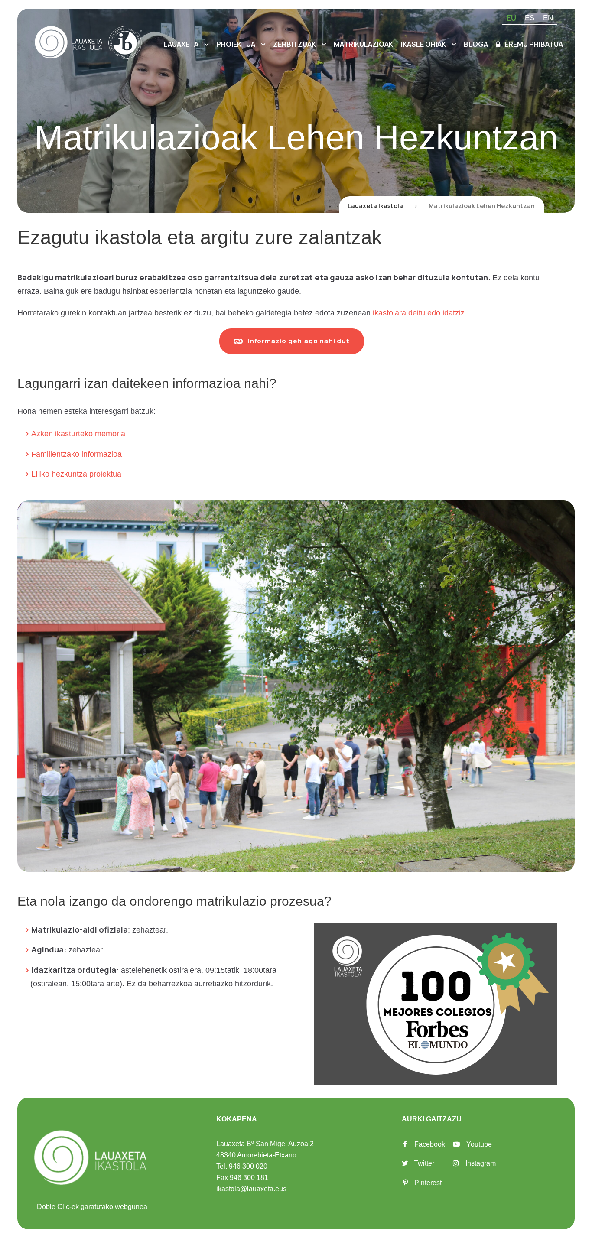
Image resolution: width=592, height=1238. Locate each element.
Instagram (480, 1163)
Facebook (429, 1144)
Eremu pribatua (533, 44)
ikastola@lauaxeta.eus (251, 1189)
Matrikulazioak (363, 44)
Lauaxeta (181, 44)
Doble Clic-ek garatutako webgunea (92, 1206)
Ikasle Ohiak (423, 44)
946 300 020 (248, 1166)
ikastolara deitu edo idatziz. (420, 313)
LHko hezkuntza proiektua (76, 474)
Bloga (476, 44)
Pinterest (428, 1182)
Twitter (424, 1163)
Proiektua (235, 44)
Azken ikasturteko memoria (78, 433)
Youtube (479, 1144)
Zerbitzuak (294, 44)
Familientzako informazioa (76, 454)
